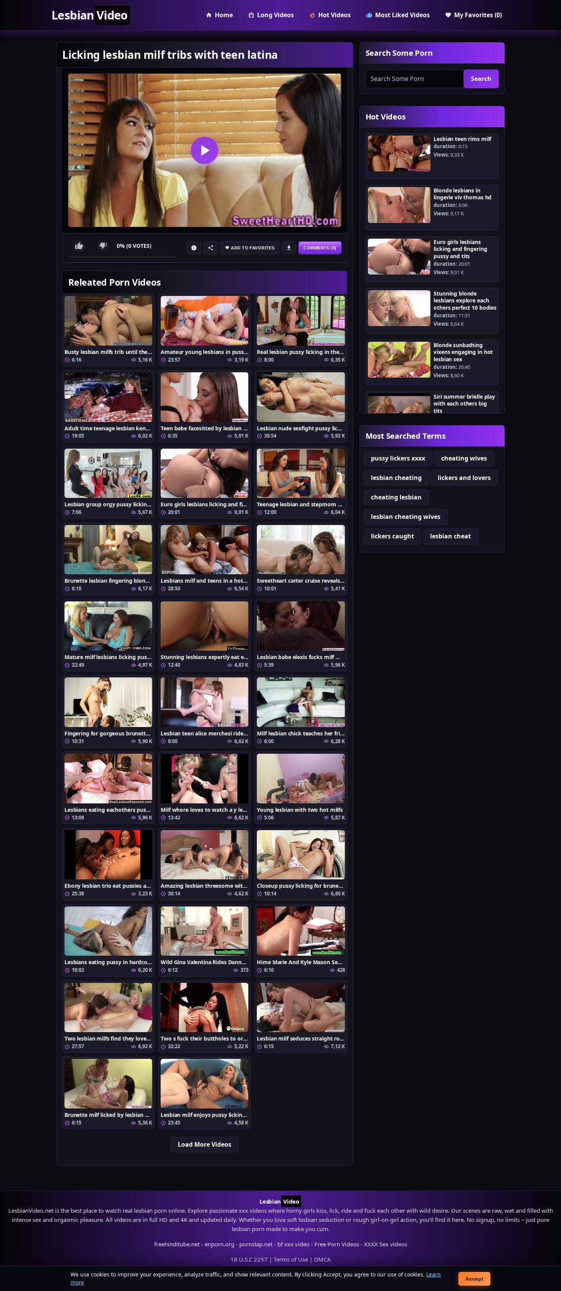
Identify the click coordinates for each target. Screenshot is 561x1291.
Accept (474, 1279)
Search (481, 78)
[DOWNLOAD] (289, 247)
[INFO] (194, 247)
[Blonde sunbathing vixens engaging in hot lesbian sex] (399, 360)
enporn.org (219, 1244)
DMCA (322, 1259)
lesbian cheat (450, 536)
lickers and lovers (464, 477)
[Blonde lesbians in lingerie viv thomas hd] (399, 205)
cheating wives (464, 458)
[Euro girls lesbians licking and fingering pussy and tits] (399, 257)
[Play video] (204, 150)
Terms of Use (291, 1259)
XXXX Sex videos (385, 1244)
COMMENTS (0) (319, 248)
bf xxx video (293, 1244)
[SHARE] (210, 247)
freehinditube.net (177, 1244)
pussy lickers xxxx (398, 458)
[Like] (79, 246)
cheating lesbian (396, 497)
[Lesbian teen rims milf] (399, 153)
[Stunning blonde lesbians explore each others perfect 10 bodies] (399, 308)
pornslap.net (255, 1244)
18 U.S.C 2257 (249, 1259)
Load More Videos (204, 1144)
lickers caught (392, 536)
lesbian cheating (396, 477)
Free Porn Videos (336, 1244)
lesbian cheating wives (405, 516)
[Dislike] (103, 246)
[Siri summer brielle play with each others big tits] (399, 411)
